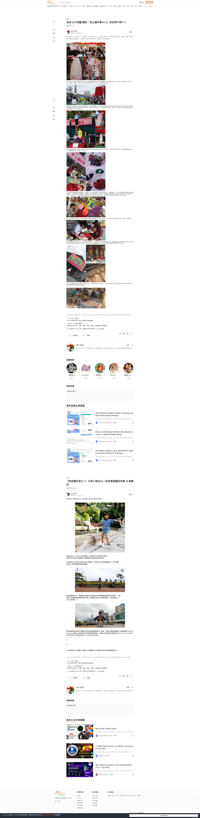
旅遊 (119, 6)
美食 (115, 6)
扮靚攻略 (97, 325)
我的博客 (95, 805)
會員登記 (141, 2)
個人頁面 (95, 795)
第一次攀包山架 (111, 36)
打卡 (76, 325)
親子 (132, 6)
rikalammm (114, 375)
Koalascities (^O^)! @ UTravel (86, 375)
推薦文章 (89, 6)
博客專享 (102, 6)
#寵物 (109, 795)
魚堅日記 (72, 375)
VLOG (110, 6)
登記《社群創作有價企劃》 (86, 320)
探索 (83, 6)
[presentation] (66, 368)
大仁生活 (74, 31)
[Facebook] (53, 120)
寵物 (140, 6)
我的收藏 (95, 800)
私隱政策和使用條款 (48, 815)
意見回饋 (80, 805)
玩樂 (127, 6)
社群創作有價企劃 (52, 6)
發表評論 (71, 391)
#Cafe (126, 795)
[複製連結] (53, 133)
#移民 (138, 795)
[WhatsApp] (53, 124)
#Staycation (132, 795)
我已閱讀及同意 (164, 815)
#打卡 (117, 795)
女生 (123, 6)
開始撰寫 (149, 2)
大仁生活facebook (73, 637)
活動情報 (104, 325)
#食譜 (122, 795)
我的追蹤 (95, 803)
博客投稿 (80, 808)
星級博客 (96, 6)
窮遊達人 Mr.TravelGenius (100, 375)
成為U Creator (74, 6)
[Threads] (53, 128)
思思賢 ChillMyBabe (128, 375)
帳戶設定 (95, 798)
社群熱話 (63, 6)
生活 (136, 6)
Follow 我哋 (100, 328)
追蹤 (130, 32)
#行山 (113, 795)
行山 (144, 6)
